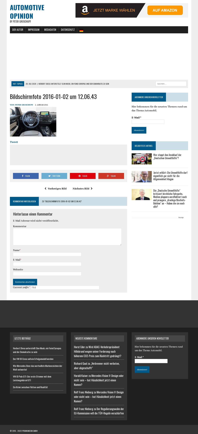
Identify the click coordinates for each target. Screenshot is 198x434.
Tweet (14, 142)
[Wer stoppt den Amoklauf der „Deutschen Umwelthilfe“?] (142, 162)
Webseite (18, 269)
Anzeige (181, 217)
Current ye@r (21, 287)
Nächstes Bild (81, 188)
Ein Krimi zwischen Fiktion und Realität (30, 387)
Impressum (33, 29)
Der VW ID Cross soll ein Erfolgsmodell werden (33, 359)
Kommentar (19, 226)
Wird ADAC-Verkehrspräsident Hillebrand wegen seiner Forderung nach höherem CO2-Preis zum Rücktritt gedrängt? (97, 351)
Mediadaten (50, 29)
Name (16, 250)
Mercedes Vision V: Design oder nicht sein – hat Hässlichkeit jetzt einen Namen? (99, 380)
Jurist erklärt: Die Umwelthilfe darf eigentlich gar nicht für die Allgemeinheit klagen (170, 176)
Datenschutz (68, 29)
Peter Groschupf (24, 105)
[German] (81, 29)
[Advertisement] (99, 56)
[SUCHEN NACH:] (171, 83)
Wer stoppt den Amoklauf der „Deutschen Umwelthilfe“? (167, 156)
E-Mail (16, 259)
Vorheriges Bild (57, 188)
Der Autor (17, 29)
